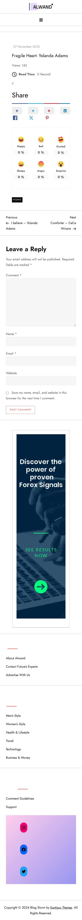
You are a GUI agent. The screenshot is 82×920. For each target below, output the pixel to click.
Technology (13, 749)
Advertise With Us (18, 675)
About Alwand (15, 658)
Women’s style (15, 724)
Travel (10, 741)
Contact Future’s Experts (22, 666)
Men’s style (13, 715)
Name (11, 334)
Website (11, 373)
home (17, 199)
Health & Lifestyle (17, 732)
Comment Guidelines (20, 798)
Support (11, 807)
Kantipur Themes (61, 907)
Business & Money (18, 757)
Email (11, 353)
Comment (13, 275)
